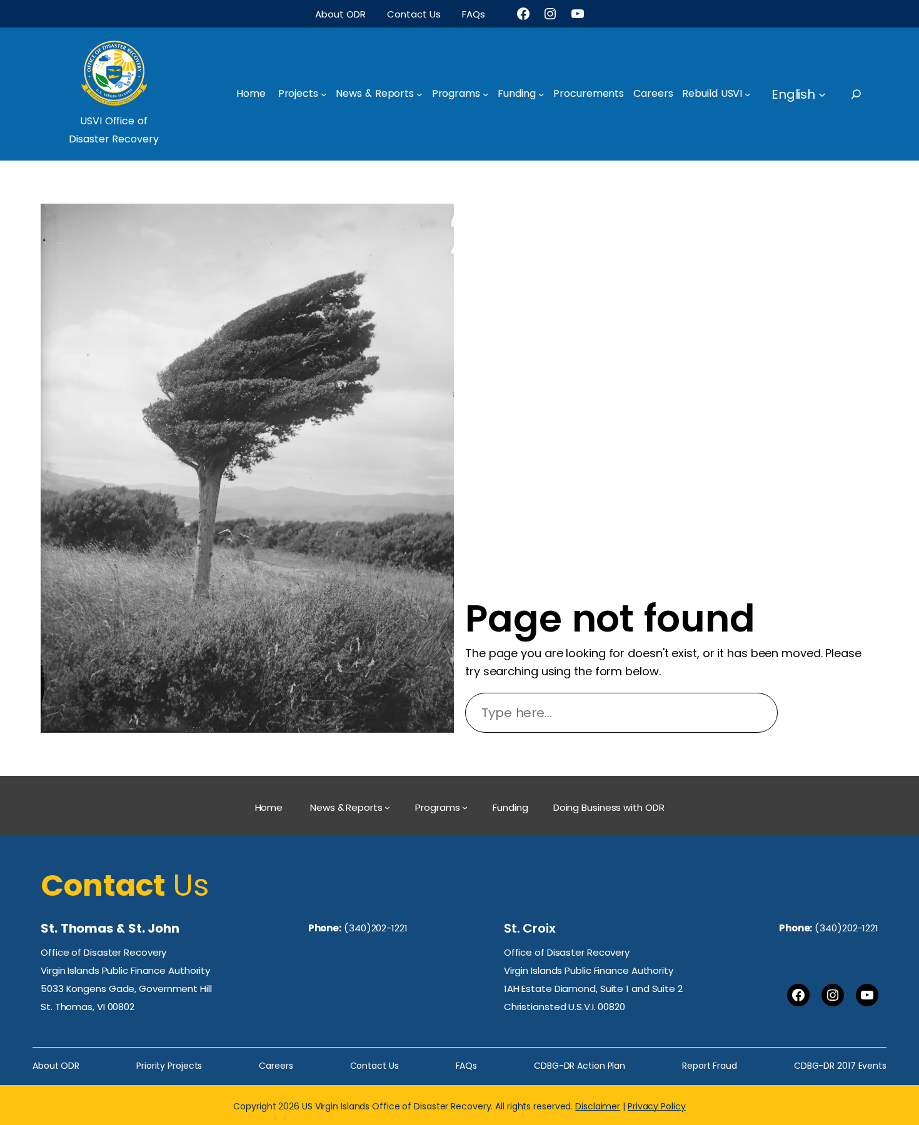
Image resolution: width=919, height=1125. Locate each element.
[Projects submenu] (324, 94)
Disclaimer (597, 1106)
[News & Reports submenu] (419, 94)
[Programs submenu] (486, 94)
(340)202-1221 (376, 927)
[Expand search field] (867, 94)
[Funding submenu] (541, 94)
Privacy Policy (657, 1106)
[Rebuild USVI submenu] (748, 94)
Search (833, 712)
